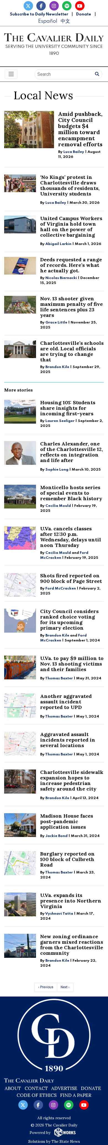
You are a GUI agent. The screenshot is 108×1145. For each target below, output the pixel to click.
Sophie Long (57, 469)
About (13, 1088)
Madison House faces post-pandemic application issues (66, 821)
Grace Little (56, 322)
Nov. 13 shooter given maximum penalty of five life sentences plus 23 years (71, 306)
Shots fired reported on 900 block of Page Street (71, 578)
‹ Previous (45, 987)
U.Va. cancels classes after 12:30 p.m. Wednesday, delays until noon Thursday (70, 536)
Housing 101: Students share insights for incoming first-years (67, 408)
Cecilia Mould (58, 506)
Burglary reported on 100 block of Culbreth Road (67, 859)
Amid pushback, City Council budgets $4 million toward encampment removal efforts (80, 129)
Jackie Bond (56, 836)
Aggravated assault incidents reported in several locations (67, 739)
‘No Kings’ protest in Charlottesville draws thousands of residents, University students (69, 185)
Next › (65, 987)
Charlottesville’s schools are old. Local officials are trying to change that (72, 351)
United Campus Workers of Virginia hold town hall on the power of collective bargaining (71, 226)
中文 (65, 21)
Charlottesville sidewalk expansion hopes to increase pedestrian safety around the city (71, 780)
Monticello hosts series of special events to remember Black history (71, 493)
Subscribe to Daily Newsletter (39, 14)
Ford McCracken (60, 588)
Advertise (64, 1088)
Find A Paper (75, 1095)
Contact (36, 1088)
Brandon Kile (57, 367)
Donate (83, 14)
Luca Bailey (73, 152)
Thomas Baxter (59, 678)
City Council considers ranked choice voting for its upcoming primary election (69, 619)
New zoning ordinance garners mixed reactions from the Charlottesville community (71, 944)
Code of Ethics (36, 1095)
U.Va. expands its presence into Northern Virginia (70, 900)
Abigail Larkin (58, 244)
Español (47, 21)
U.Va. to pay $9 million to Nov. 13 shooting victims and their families (72, 663)
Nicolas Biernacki (61, 278)
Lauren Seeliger (60, 421)
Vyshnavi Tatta (59, 914)
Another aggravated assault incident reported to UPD (66, 701)
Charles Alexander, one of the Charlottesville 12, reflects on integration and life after (71, 451)
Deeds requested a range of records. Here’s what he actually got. (71, 265)
